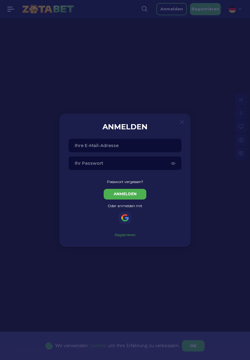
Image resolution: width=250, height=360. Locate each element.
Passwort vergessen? (125, 181)
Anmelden (125, 194)
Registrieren (125, 234)
